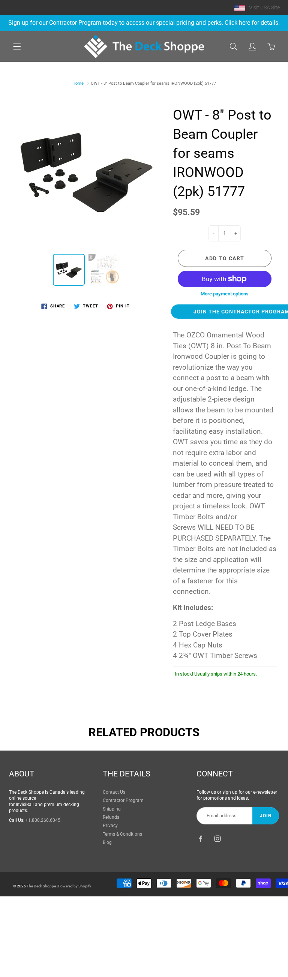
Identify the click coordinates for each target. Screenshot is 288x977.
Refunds (111, 817)
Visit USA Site (264, 7)
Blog (107, 842)
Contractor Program (123, 800)
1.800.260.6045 (44, 820)
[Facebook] (200, 838)
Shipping (112, 809)
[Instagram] (217, 838)
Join (266, 815)
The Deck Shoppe (41, 886)
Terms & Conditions (122, 834)
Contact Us (114, 792)
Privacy (110, 825)
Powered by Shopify (74, 886)
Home (78, 83)
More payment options (225, 294)
